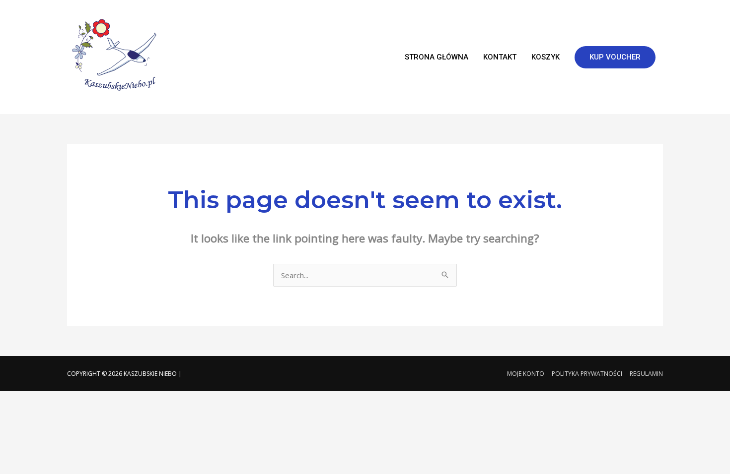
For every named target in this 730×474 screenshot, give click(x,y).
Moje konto (525, 373)
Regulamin (646, 373)
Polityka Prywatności (587, 373)
